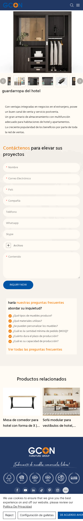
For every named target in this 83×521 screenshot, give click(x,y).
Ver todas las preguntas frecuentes (35, 350)
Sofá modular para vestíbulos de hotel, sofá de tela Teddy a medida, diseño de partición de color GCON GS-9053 (58, 423)
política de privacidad (17, 506)
